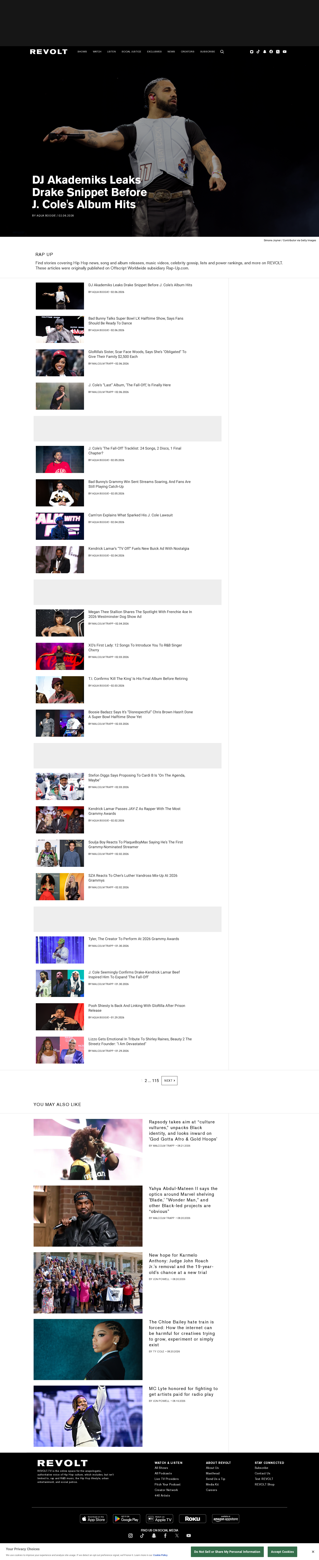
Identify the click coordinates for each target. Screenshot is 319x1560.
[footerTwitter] (177, 1538)
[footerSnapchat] (153, 1538)
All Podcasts (163, 1473)
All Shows (161, 1468)
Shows (82, 51)
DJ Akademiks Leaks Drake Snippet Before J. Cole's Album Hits (140, 285)
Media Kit (212, 1484)
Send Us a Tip (215, 1479)
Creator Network (166, 1490)
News (171, 51)
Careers (211, 1490)
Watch (97, 51)
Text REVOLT (264, 1479)
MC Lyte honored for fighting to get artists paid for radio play (183, 1391)
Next (168, 1081)
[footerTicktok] (142, 1538)
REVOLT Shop (265, 1484)
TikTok (258, 51)
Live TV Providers (167, 1479)
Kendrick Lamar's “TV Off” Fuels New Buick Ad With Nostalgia (138, 548)
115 (155, 1080)
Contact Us (262, 1473)
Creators (187, 51)
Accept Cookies (282, 1552)
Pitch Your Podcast (168, 1484)
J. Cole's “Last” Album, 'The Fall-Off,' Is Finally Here (129, 385)
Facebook (271, 51)
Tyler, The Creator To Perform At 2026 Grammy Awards (133, 939)
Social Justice (131, 51)
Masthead (212, 1473)
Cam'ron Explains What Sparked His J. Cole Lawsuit (130, 515)
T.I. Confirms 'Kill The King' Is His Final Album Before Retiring (138, 678)
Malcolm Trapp (102, 363)
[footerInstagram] (130, 1538)
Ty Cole (158, 1351)
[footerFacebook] (165, 1538)
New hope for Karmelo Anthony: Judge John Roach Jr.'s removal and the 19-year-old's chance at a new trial (181, 1263)
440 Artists (162, 1495)
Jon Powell (161, 1279)
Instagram (251, 51)
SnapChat (264, 51)
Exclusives (154, 51)
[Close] (313, 1552)
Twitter (278, 51)
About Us (212, 1468)
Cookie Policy (160, 1555)
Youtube (285, 52)
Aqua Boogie (46, 215)
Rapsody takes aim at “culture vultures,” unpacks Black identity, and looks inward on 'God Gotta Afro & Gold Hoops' (183, 1130)
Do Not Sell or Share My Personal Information (227, 1552)
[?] (60, 296)
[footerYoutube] (188, 1538)
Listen (111, 51)
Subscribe (207, 51)
